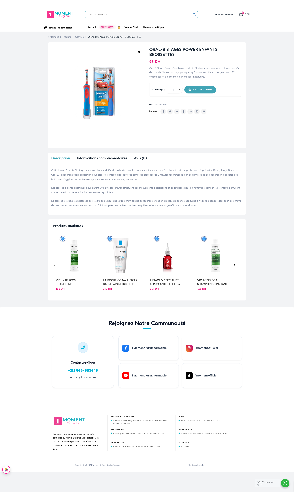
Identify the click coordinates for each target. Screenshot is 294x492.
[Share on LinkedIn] (176, 111)
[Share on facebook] (163, 111)
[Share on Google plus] (190, 111)
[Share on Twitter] (170, 111)
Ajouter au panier (202, 89)
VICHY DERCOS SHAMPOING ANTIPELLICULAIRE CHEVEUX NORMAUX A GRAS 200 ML (71, 282)
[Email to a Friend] (203, 111)
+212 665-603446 (83, 370)
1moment (96, 465)
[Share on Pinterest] (197, 111)
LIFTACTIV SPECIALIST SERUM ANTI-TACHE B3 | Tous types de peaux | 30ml (165, 282)
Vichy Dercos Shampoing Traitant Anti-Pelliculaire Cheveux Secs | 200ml (212, 282)
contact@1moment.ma (83, 377)
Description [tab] (60, 158)
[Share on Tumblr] (183, 111)
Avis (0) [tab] (140, 158)
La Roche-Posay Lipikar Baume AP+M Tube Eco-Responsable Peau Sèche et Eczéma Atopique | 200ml (121, 282)
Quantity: (158, 89)
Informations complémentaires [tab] (102, 158)
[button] (139, 52)
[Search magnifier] (194, 14)
